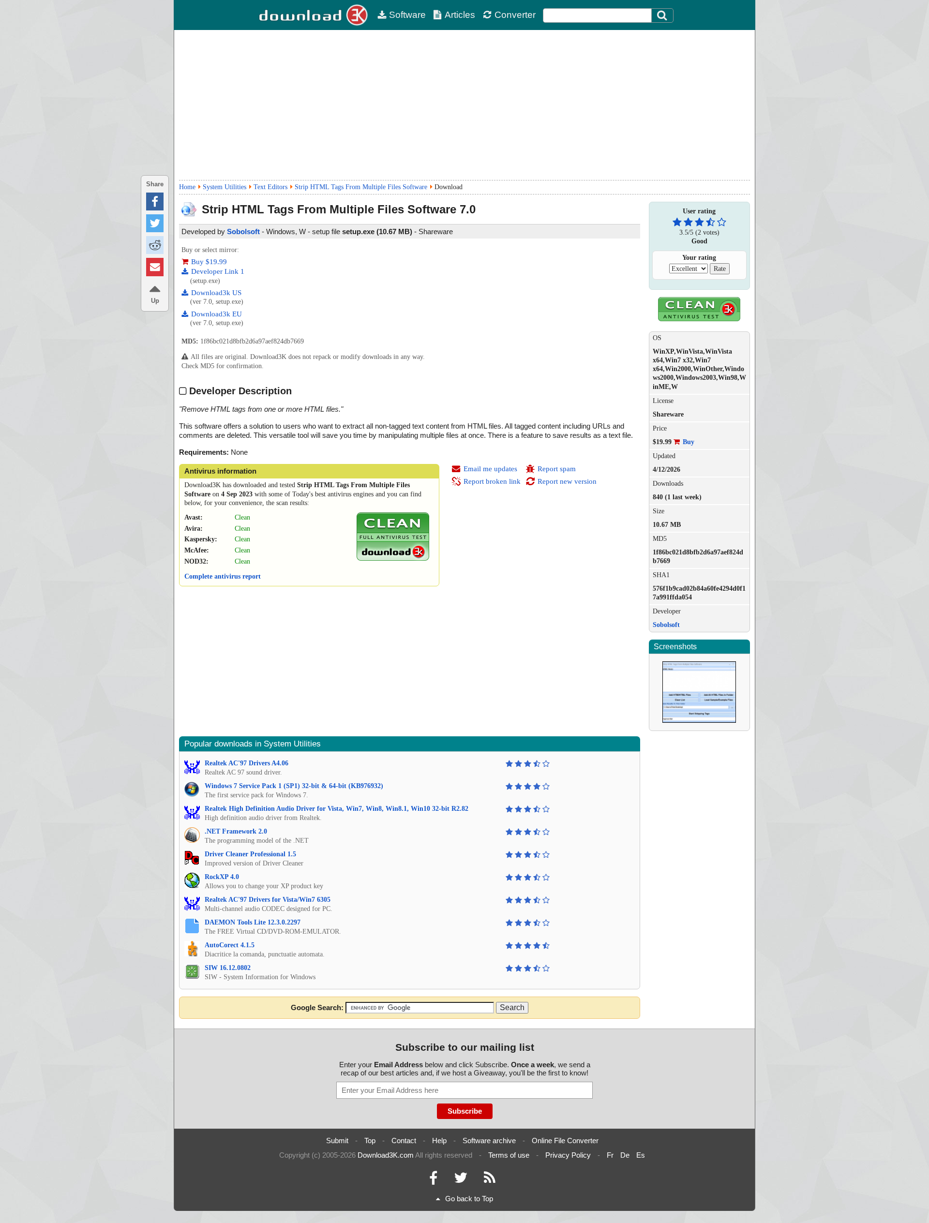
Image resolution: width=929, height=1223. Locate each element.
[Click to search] (663, 15)
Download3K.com (386, 1155)
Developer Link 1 (217, 271)
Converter (515, 15)
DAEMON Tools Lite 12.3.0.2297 (252, 922)
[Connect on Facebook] (433, 1180)
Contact (403, 1140)
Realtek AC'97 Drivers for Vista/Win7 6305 (267, 899)
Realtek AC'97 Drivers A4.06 (246, 763)
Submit (337, 1140)
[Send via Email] (155, 267)
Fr (610, 1155)
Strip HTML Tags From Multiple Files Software (361, 187)
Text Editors (270, 187)
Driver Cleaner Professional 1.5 (250, 854)
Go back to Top (469, 1198)
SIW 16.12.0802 (228, 967)
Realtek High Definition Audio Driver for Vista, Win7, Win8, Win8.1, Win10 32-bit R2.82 (336, 808)
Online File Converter (565, 1140)
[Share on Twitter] (155, 223)
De (624, 1155)
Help (439, 1140)
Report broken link (492, 481)
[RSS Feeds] (489, 1180)
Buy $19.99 (209, 262)
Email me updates (490, 469)
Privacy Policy (568, 1155)
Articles (460, 15)
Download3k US (216, 293)
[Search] (662, 15)
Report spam (557, 469)
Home (187, 187)
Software (407, 15)
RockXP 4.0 (222, 876)
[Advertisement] (464, 105)
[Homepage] (314, 15)
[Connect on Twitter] (460, 1180)
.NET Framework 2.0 (236, 831)
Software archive (489, 1140)
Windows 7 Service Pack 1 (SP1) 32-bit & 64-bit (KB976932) (294, 786)
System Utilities (224, 187)
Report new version (567, 481)
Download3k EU (216, 314)
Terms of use (508, 1155)
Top (369, 1140)
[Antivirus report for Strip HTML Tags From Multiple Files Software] (393, 558)
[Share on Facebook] (155, 201)
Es (640, 1155)
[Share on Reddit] (155, 245)
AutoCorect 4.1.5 (230, 945)
